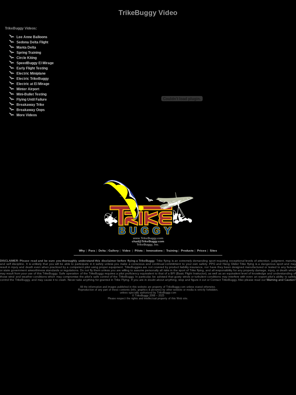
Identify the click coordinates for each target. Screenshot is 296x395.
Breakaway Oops (30, 110)
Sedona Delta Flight (32, 42)
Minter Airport (27, 89)
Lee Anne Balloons (31, 37)
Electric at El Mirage (32, 84)
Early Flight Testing (32, 68)
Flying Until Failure (31, 99)
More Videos (26, 115)
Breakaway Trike (30, 105)
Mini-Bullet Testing (31, 94)
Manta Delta (26, 47)
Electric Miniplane (31, 73)
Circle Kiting (26, 58)
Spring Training (28, 53)
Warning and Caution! (281, 279)
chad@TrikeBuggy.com (148, 241)
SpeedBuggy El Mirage (35, 63)
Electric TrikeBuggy (32, 79)
